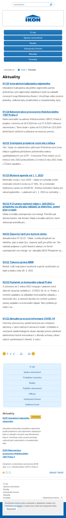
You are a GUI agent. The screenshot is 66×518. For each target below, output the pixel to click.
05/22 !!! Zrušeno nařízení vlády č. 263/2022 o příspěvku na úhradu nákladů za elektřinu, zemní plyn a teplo (31, 206)
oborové (52, 472)
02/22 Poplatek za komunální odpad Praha (27, 282)
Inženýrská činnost (33, 48)
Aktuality (33, 54)
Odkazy (32, 394)
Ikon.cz (33, 19)
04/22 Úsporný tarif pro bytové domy (25, 233)
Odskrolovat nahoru (51, 498)
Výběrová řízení (32, 404)
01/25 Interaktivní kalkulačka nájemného (26, 83)
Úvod (23, 70)
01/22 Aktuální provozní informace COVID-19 (29, 318)
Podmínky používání (13, 506)
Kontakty (33, 59)
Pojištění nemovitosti (32, 388)
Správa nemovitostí (33, 38)
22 (29, 353)
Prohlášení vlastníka (32, 377)
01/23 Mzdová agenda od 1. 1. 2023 (23, 175)
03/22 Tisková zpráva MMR (18, 262)
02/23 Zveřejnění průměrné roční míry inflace (29, 143)
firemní (60, 472)
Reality (33, 43)
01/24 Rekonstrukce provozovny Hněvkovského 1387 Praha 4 (31, 113)
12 (21, 353)
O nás (33, 32)
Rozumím (11, 509)
